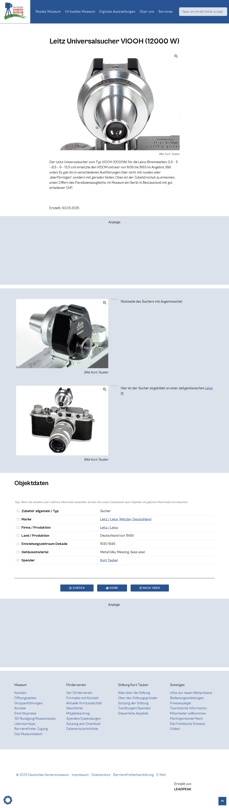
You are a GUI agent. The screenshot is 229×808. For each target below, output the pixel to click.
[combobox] (203, 11)
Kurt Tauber (109, 560)
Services (165, 12)
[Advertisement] (114, 256)
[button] (8, 800)
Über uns (147, 12)
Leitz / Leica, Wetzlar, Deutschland (125, 519)
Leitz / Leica (109, 528)
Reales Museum (48, 12)
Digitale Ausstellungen (117, 12)
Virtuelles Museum (80, 12)
